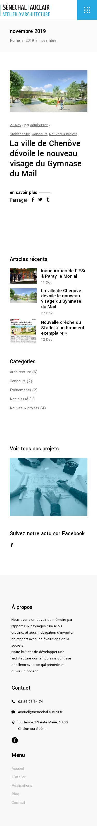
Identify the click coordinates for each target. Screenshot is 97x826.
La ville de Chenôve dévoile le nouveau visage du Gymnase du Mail (45, 159)
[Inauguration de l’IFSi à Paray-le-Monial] (23, 276)
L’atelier (19, 777)
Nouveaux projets (63, 133)
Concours (39, 133)
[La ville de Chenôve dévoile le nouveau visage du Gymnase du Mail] (48, 91)
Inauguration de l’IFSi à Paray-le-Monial (63, 273)
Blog (15, 794)
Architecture (20, 133)
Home (15, 40)
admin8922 (39, 124)
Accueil (18, 768)
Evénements (20, 390)
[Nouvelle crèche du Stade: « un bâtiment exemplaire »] (23, 331)
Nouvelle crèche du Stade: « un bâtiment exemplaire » (63, 327)
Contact (18, 802)
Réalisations (22, 785)
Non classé (19, 399)
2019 (30, 40)
